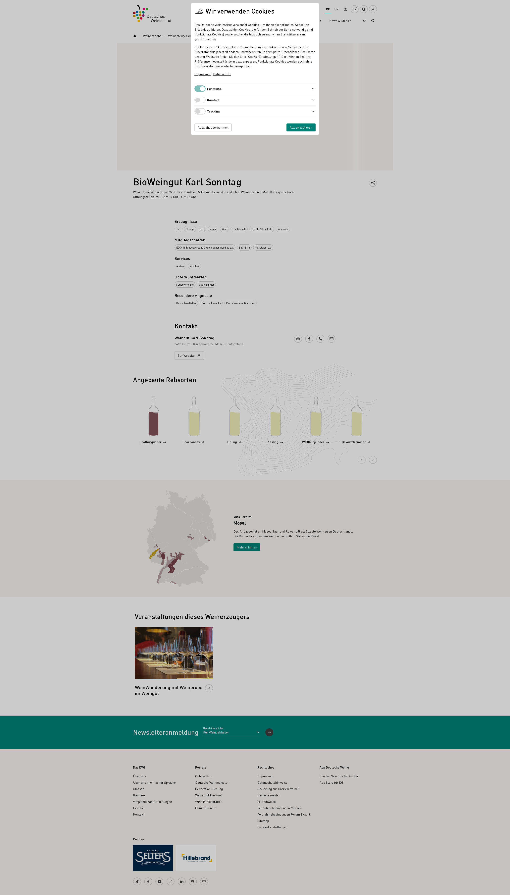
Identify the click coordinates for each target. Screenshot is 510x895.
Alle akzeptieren (301, 127)
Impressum (202, 74)
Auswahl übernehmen (213, 127)
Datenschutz (222, 74)
